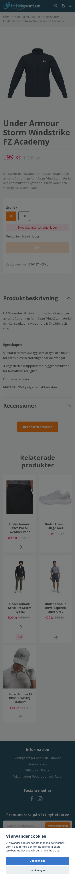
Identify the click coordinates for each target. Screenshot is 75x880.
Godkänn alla (37, 860)
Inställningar (37, 870)
